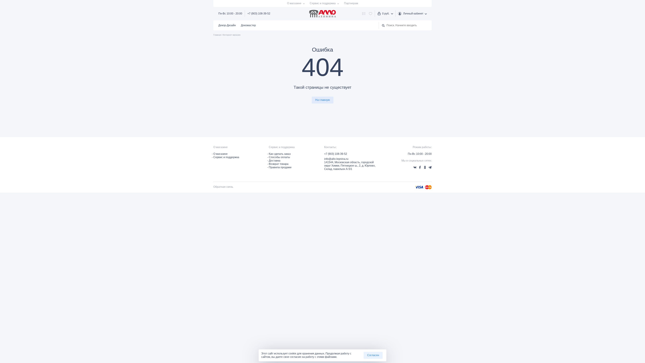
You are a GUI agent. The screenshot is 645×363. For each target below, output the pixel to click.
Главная (217, 35)
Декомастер (248, 25)
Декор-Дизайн (227, 25)
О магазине (294, 3)
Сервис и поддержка (323, 3)
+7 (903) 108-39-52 (258, 13)
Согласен (373, 355)
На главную (322, 99)
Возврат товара (278, 164)
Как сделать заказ (280, 153)
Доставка (274, 160)
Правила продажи (280, 167)
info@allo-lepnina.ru (336, 158)
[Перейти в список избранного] (370, 13)
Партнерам (351, 3)
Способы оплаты (279, 157)
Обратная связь (223, 186)
